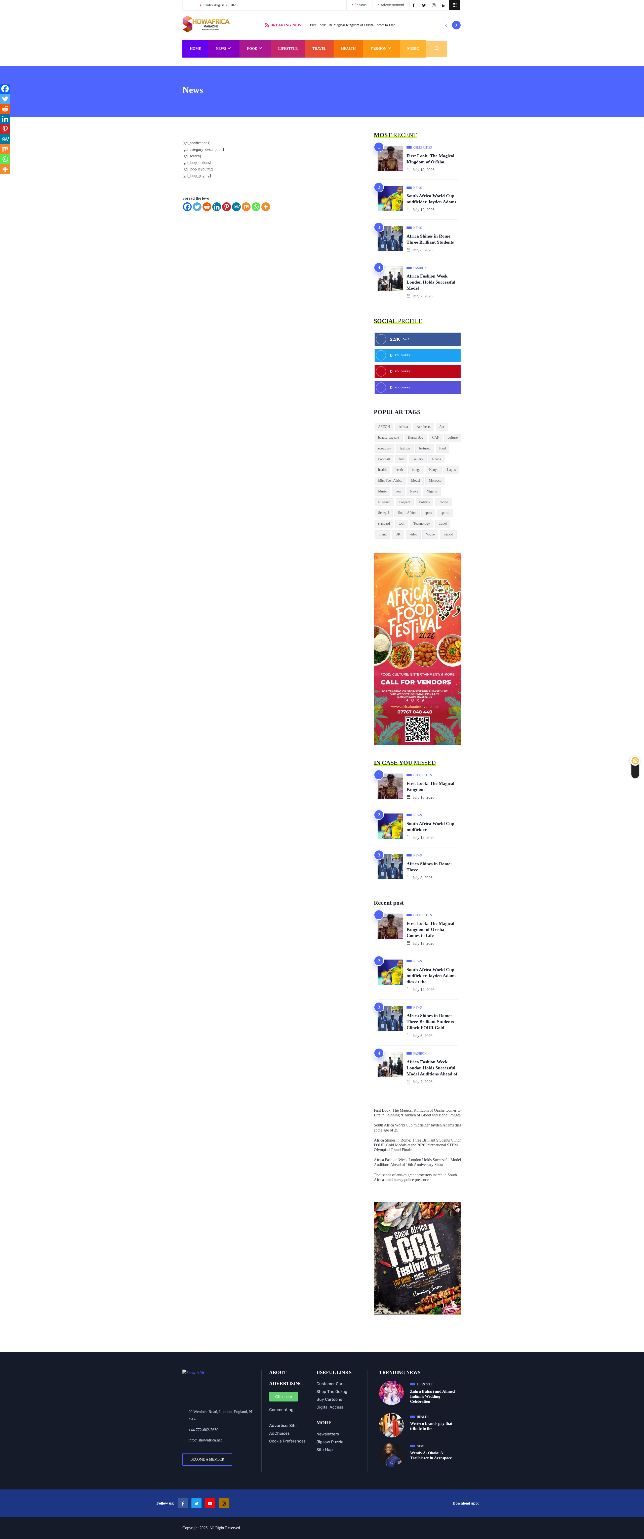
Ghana (436, 459)
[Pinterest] (226, 206)
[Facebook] (187, 206)
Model (415, 480)
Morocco (435, 480)
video (413, 534)
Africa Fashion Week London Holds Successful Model (431, 282)
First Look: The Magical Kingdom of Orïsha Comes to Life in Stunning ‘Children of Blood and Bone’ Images (417, 1112)
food (442, 448)
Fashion (378, 49)
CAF (435, 437)
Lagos (451, 470)
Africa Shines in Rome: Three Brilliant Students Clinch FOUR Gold (430, 1021)
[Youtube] (210, 1503)
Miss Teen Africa (390, 480)
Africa (403, 427)
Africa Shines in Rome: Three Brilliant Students (430, 239)
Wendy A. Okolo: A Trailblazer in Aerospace (431, 1455)
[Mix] (246, 206)
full (401, 459)
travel (443, 523)
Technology (421, 523)
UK (397, 534)
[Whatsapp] (256, 206)
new (398, 491)
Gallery (418, 459)
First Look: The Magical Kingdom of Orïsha (430, 158)
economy (384, 448)
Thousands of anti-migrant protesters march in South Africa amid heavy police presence (415, 1177)
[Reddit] (207, 206)
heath (399, 470)
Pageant (404, 502)
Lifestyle (288, 49)
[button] (454, 5)
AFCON (384, 427)
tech (402, 523)
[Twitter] (197, 206)
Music (413, 49)
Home (195, 49)
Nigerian (384, 502)
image (416, 470)
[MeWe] (236, 206)
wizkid (448, 534)
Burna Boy (415, 437)
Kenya (433, 470)
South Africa (407, 513)
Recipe (443, 502)
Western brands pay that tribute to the (431, 1426)
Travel (319, 49)
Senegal (383, 513)
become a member (207, 1459)
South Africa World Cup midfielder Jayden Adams (431, 198)
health (382, 470)
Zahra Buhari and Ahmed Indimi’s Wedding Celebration (432, 1396)
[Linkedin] (216, 206)
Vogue (430, 534)
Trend (382, 534)
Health (348, 49)
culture (453, 437)
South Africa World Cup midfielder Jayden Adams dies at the (431, 975)
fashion (405, 448)
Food (252, 49)
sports (445, 513)
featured (424, 448)
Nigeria (432, 491)
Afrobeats (423, 427)
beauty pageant (388, 437)
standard (384, 523)
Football (384, 459)
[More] (265, 206)
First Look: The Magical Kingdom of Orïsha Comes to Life (352, 25)
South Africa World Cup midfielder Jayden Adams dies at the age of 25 (417, 1127)
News (221, 49)
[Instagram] (224, 1503)
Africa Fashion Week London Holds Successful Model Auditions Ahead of (432, 1067)
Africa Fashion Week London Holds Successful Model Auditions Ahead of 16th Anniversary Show (417, 1162)
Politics (424, 502)
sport (428, 513)
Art (441, 427)
